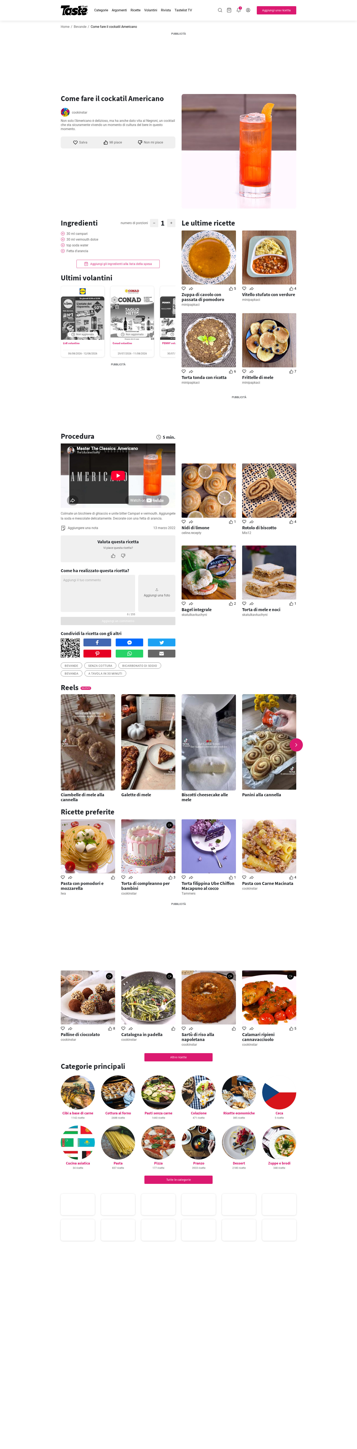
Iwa (63, 893)
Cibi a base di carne (77, 1113)
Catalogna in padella (142, 1034)
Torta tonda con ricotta (204, 377)
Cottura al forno (118, 1113)
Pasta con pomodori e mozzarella (82, 886)
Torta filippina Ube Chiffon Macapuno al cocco (208, 886)
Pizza (158, 1163)
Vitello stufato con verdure (268, 294)
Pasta (118, 1163)
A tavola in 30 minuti (105, 673)
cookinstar (79, 112)
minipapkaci (191, 305)
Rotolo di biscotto (259, 527)
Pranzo (198, 1163)
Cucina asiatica (78, 1163)
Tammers (188, 893)
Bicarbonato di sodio (139, 665)
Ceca (279, 1113)
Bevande (80, 27)
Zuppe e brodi (279, 1163)
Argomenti (119, 10)
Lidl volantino (71, 343)
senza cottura (100, 665)
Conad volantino (122, 343)
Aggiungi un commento (118, 621)
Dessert (239, 1163)
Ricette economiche (239, 1113)
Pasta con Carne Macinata (267, 883)
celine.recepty (191, 533)
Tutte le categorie (178, 1179)
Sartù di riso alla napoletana (198, 1037)
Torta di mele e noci (261, 609)
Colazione (199, 1113)
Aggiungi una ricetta (276, 10)
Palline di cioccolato (80, 1034)
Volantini (150, 10)
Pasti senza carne (158, 1113)
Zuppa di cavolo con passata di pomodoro (203, 297)
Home (65, 27)
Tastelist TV (183, 10)
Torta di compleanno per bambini (145, 886)
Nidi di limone (195, 527)
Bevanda (72, 673)
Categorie (101, 10)
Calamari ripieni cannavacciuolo (258, 1037)
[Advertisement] (178, 61)
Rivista (166, 10)
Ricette (135, 10)
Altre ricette (178, 1057)
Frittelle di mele (257, 377)
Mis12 (246, 533)
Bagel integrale (197, 609)
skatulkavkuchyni (194, 615)
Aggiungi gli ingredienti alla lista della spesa (120, 264)
